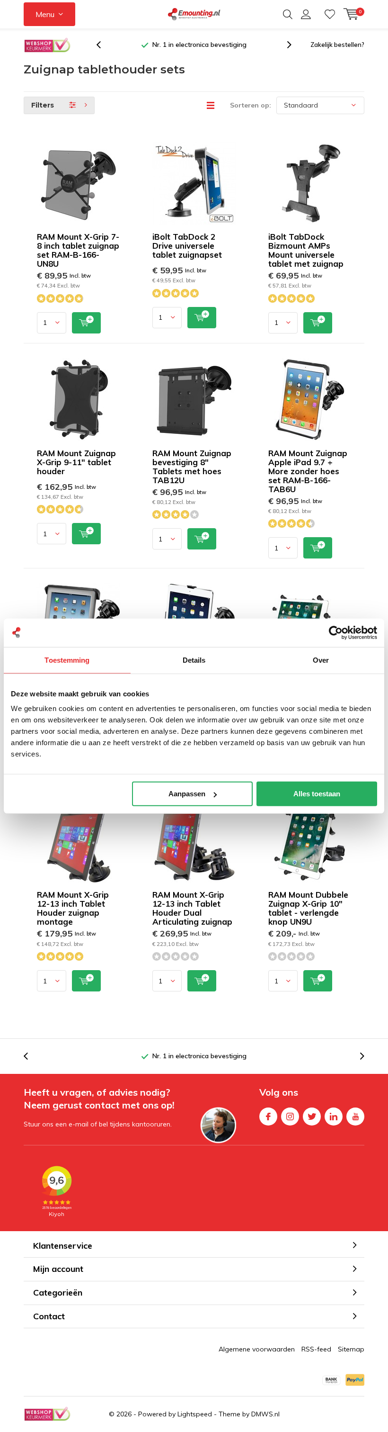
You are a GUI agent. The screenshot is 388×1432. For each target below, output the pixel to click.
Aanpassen (186, 794)
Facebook (268, 1117)
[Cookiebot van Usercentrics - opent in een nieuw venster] (335, 632)
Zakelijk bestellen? (337, 44)
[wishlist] (330, 14)
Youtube (355, 1117)
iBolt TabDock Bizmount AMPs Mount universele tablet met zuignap (306, 250)
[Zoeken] (287, 14)
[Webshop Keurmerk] (47, 45)
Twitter (312, 1117)
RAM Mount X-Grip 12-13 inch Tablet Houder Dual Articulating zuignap (192, 908)
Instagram (290, 1117)
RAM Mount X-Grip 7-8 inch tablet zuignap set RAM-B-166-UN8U (78, 250)
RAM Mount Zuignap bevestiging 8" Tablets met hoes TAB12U (191, 466)
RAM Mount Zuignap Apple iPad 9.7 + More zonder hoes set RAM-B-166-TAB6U (307, 471)
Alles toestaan (316, 794)
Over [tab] (321, 660)
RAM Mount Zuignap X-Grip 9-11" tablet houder (76, 462)
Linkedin (334, 1117)
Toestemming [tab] (66, 660)
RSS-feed (316, 1349)
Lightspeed (194, 1414)
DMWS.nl (265, 1414)
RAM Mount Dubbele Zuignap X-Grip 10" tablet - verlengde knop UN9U (308, 908)
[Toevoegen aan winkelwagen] (86, 322)
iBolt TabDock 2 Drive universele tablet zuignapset (187, 246)
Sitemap (351, 1349)
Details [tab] (194, 660)
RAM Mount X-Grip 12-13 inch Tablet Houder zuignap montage (73, 908)
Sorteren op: (250, 105)
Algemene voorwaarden (257, 1349)
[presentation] (104, 44)
